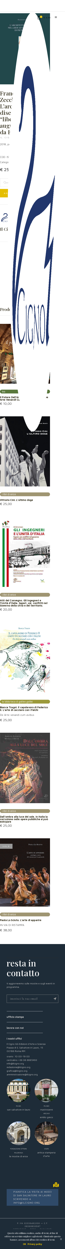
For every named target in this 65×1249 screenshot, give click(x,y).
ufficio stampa (15, 1016)
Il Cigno (7, 138)
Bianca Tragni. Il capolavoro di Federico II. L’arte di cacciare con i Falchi (24, 708)
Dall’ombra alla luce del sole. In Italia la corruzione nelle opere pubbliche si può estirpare (24, 819)
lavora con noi (15, 1027)
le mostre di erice (18, 1153)
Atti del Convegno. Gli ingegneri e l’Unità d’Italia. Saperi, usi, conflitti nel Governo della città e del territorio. (24, 603)
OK (24, 1244)
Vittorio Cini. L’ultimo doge (16, 499)
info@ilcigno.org (15, 1063)
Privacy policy (35, 1244)
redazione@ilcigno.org (18, 1067)
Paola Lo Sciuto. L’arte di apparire (20, 920)
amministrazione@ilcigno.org (22, 1074)
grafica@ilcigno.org (17, 1070)
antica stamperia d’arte (46, 1152)
